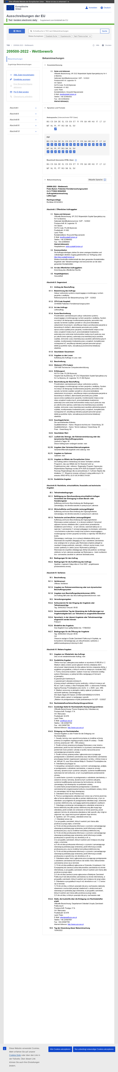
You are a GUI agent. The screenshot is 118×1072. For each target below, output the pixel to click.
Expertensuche (66, 36)
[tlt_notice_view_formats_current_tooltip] (105, 180)
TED (8, 45)
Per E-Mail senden (21, 92)
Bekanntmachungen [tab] (15, 59)
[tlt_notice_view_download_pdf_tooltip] (48, 144)
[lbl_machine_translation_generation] (76, 160)
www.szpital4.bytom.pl (74, 246)
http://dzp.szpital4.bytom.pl (64, 257)
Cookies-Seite (15, 1055)
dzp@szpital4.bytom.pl (68, 94)
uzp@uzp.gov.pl (66, 721)
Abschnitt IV (15, 125)
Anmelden (93, 8)
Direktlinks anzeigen (22, 79)
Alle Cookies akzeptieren (60, 1049)
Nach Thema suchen (81, 36)
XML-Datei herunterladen (24, 75)
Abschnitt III (14, 120)
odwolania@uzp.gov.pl (68, 917)
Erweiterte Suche (51, 36)
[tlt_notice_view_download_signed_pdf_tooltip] (55, 128)
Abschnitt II (14, 114)
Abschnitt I (14, 108)
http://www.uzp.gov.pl (76, 728)
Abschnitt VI (15, 131)
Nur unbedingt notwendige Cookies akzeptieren (94, 1049)
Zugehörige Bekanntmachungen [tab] (19, 64)
